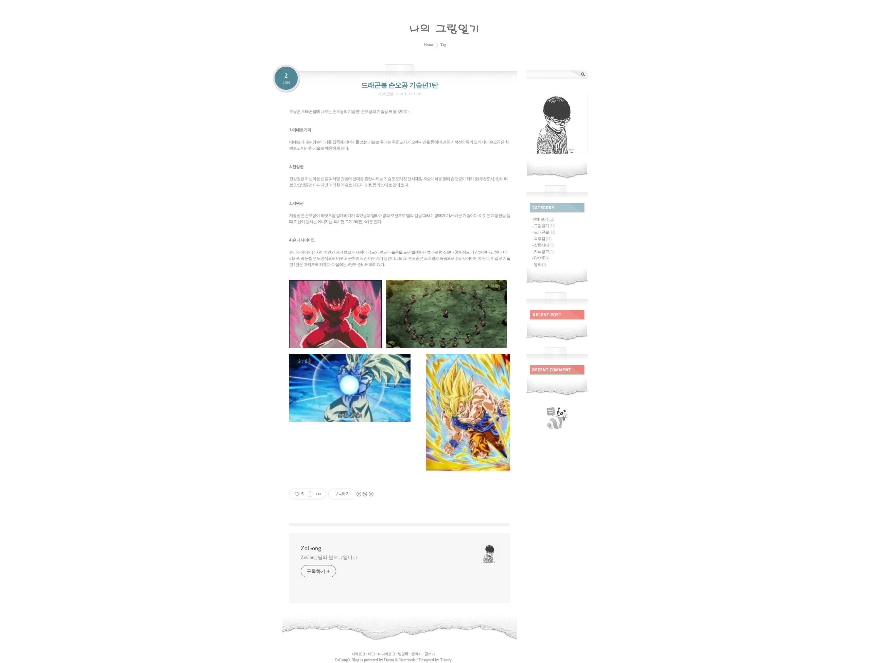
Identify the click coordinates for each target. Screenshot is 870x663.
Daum (389, 660)
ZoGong (435, 27)
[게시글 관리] (318, 494)
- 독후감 (541, 238)
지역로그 (358, 654)
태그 (371, 654)
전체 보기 (543, 219)
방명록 (403, 654)
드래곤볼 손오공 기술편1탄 (399, 85)
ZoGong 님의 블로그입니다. (329, 557)
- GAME (540, 258)
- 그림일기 (543, 225)
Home (429, 44)
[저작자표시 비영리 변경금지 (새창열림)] (364, 494)
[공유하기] (310, 494)
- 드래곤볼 (385, 94)
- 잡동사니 (542, 245)
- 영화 (539, 264)
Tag (443, 44)
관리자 (416, 654)
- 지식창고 (542, 251)
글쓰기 (429, 654)
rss (557, 418)
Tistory (446, 660)
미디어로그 (386, 654)
